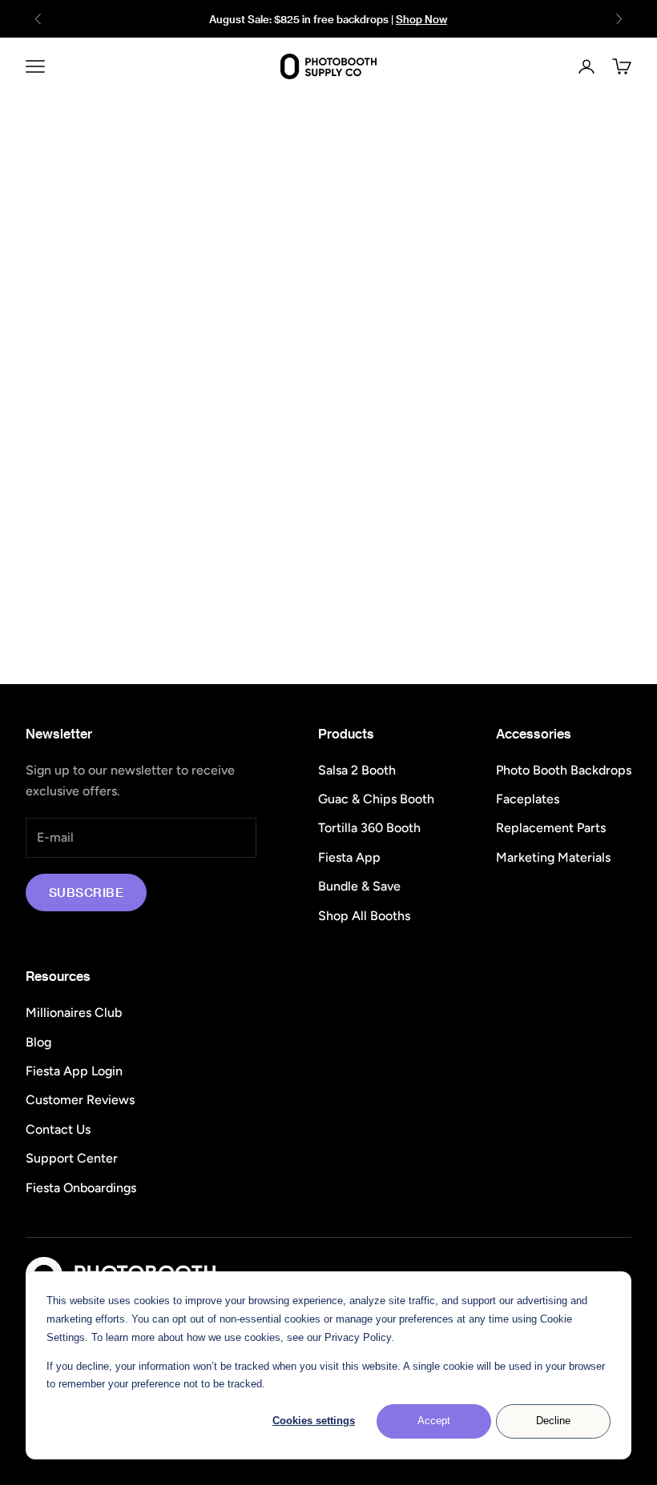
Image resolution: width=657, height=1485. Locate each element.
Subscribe (86, 892)
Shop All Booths (364, 915)
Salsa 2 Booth (357, 770)
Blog (38, 1042)
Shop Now (421, 19)
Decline (553, 1421)
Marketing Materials (553, 857)
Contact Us (58, 1129)
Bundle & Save (359, 886)
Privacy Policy (357, 1337)
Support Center (72, 1158)
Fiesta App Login (74, 1071)
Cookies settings (313, 1421)
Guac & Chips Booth (376, 799)
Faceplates (527, 799)
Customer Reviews (80, 1099)
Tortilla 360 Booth (369, 827)
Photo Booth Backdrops (563, 770)
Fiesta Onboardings (81, 1187)
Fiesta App (349, 857)
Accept (433, 1421)
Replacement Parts (551, 827)
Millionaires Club (74, 1012)
